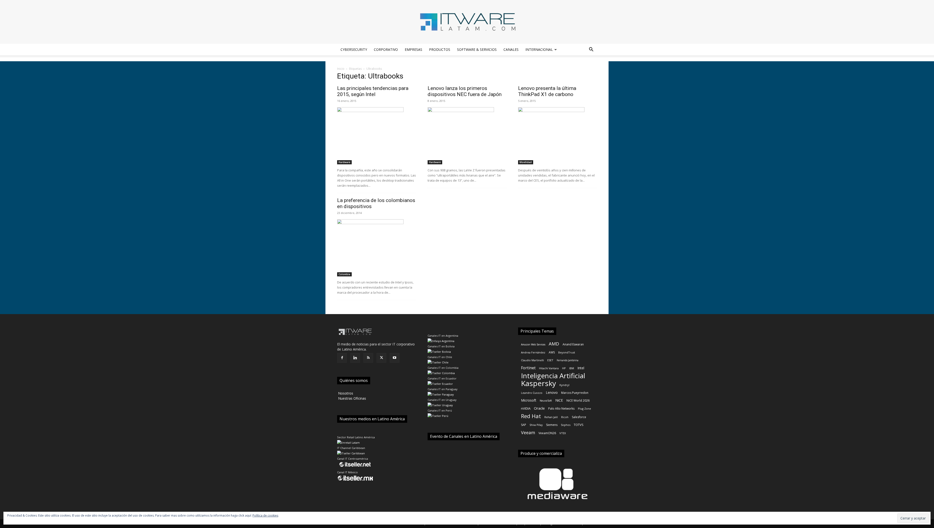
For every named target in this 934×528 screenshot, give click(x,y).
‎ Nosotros (345, 393)
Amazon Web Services (533, 344)
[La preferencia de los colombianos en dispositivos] (376, 247)
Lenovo (552, 392)
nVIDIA (525, 408)
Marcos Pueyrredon (574, 393)
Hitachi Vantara (549, 368)
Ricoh (564, 417)
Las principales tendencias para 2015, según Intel (372, 91)
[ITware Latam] (467, 22)
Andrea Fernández (533, 352)
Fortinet (528, 367)
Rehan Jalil (551, 417)
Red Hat (531, 416)
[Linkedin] (355, 358)
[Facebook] (342, 358)
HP (564, 368)
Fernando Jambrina (567, 360)
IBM (571, 368)
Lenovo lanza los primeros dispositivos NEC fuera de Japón (465, 91)
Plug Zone (584, 408)
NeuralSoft (546, 400)
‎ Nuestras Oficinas (351, 398)
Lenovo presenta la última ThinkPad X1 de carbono (547, 91)
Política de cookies (265, 515)
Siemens (551, 425)
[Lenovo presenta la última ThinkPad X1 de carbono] (557, 135)
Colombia (344, 274)
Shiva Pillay (536, 425)
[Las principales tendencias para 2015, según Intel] (376, 135)
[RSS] (368, 358)
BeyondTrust (566, 352)
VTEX (562, 433)
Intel (580, 368)
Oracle (539, 408)
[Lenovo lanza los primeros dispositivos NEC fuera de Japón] (467, 135)
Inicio (340, 69)
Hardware (344, 162)
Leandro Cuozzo (531, 393)
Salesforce (579, 417)
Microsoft (528, 400)
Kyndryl (564, 385)
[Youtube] (394, 358)
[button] (591, 50)
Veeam (528, 432)
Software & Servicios (477, 49)
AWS (552, 352)
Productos (439, 49)
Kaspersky (538, 383)
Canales (511, 49)
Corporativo (386, 49)
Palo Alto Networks (561, 408)
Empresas (413, 49)
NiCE (559, 400)
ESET (550, 360)
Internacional (539, 49)
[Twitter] (381, 358)
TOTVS (579, 424)
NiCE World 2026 (578, 400)
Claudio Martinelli (532, 360)
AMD (554, 343)
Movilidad (526, 162)
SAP (523, 425)
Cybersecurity (354, 49)
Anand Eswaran (573, 344)
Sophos (565, 425)
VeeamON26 (547, 433)
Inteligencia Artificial (553, 375)
